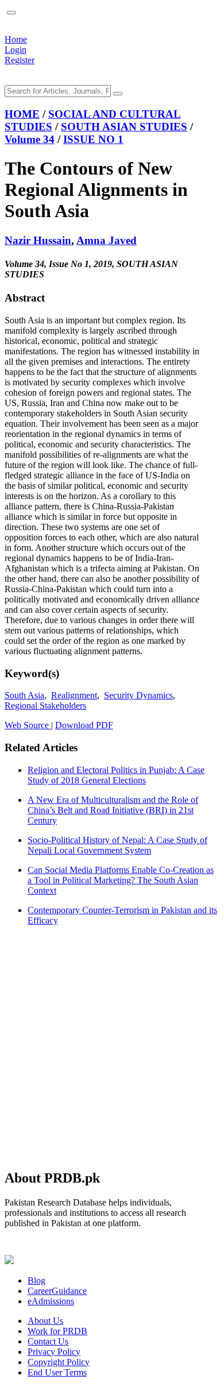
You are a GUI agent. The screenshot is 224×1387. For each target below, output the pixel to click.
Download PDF (84, 725)
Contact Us (48, 1341)
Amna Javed (106, 240)
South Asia (24, 695)
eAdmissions (51, 1301)
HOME (22, 114)
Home (16, 39)
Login (15, 50)
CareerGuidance (57, 1291)
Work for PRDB (57, 1331)
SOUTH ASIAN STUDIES (124, 127)
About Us (45, 1321)
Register (19, 60)
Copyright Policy (59, 1362)
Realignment (74, 695)
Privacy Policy (54, 1352)
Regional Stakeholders (45, 705)
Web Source (28, 725)
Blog (36, 1280)
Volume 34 (30, 139)
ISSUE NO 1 (93, 139)
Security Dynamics (138, 695)
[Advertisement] (112, 1047)
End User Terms (57, 1372)
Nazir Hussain (38, 240)
